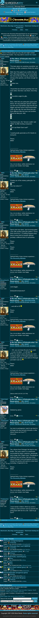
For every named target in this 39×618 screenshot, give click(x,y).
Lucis (11, 591)
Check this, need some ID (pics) (14, 578)
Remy (11, 558)
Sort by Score (14, 596)
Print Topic (21, 596)
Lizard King (13, 542)
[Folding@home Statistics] (4, 414)
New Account (23, 10)
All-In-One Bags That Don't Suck (13, 45)
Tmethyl (8, 591)
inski (17, 590)
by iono (23, 576)
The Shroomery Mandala (18, 152)
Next (26, 30)
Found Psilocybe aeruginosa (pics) (16, 572)
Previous (14, 30)
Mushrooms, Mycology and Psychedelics (12, 26)
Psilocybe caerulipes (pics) (13, 551)
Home (3, 6)
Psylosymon (29, 444)
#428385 (12, 283)
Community (10, 6)
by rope (24, 554)
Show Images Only (5, 596)
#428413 (12, 302)
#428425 (12, 346)
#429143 (12, 445)
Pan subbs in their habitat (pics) (15, 567)
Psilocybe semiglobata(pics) (13, 541)
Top (38, 170)
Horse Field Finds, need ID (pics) (15, 556)
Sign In (15, 10)
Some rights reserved (30, 613)
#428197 (12, 176)
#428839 (12, 424)
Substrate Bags (28, 44)
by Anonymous (25, 570)
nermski (12, 569)
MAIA (26, 175)
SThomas (12, 553)
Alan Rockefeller (23, 590)
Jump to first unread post (8, 51)
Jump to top (4, 520)
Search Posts (19, 12)
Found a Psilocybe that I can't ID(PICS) (17, 546)
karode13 (13, 590)
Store (20, 14)
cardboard (12, 579)
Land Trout (21, 591)
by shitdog (23, 581)
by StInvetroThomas (26, 565)
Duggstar (30, 590)
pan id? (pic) (8, 562)
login (33, 35)
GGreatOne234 (30, 300)
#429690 (12, 502)
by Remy (23, 560)
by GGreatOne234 (25, 544)
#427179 (12, 62)
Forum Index (8, 12)
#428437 (12, 403)
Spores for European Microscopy (13, 44)
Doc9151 (15, 591)
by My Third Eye (26, 549)
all (27, 551)
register (5, 37)
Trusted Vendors (31, 12)
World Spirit (29, 422)
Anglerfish (2, 591)
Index (21, 30)
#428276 (12, 225)
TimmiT (34, 590)
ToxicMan (8, 590)
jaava (11, 563)
